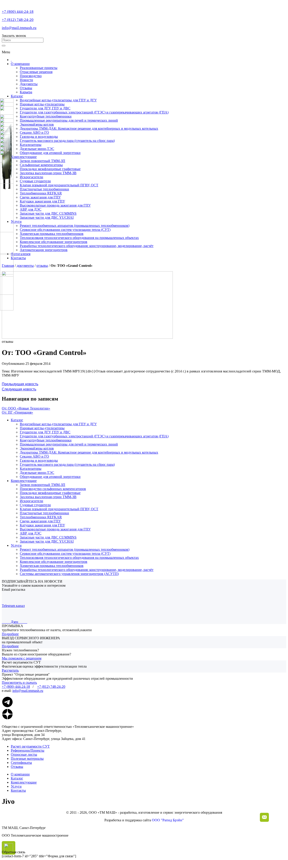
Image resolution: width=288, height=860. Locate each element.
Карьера (26, 92)
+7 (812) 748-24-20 (18, 20)
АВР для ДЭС (30, 209)
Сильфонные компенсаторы (41, 165)
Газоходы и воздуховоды (39, 460)
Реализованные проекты (38, 68)
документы (25, 265)
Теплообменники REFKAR (41, 193)
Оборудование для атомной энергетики (50, 477)
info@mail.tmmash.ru (19, 28)
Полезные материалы (27, 758)
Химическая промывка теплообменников (51, 234)
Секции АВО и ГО (34, 456)
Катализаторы (30, 468)
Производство (31, 76)
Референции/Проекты (27, 750)
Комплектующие (24, 157)
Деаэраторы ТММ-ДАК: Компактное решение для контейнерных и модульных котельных (89, 452)
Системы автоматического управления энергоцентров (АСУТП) (69, 574)
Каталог (17, 96)
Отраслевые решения (36, 72)
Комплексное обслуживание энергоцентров (53, 242)
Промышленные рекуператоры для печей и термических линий (69, 444)
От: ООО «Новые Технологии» (26, 408)
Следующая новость (19, 389)
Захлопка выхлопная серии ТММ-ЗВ (48, 173)
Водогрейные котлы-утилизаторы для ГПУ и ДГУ (58, 424)
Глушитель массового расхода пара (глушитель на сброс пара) (67, 464)
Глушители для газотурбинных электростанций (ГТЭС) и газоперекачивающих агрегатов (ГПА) (94, 436)
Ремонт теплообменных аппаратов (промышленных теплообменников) (74, 225)
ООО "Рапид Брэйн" (168, 820)
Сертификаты (21, 762)
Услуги (16, 221)
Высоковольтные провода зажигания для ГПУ (55, 205)
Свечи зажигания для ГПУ (40, 197)
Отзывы (26, 88)
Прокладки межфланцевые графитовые (50, 169)
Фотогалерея (20, 254)
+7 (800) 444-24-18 (18, 11)
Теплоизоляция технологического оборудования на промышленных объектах (79, 238)
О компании (20, 64)
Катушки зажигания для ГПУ (42, 201)
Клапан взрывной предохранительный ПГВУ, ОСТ (59, 185)
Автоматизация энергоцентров (44, 250)
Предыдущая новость (20, 384)
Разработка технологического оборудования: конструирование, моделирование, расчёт (86, 246)
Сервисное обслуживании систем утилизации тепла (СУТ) (65, 230)
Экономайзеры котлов (37, 448)
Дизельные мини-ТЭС (37, 473)
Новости (26, 80)
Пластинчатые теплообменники (44, 189)
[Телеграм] (7, 706)
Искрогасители (31, 177)
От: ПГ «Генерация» (17, 412)
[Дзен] (7, 718)
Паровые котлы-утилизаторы (42, 428)
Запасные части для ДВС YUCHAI (47, 217)
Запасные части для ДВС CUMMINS (48, 213)
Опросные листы (24, 754)
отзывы (42, 265)
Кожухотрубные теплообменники (46, 440)
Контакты (18, 258)
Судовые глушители (35, 181)
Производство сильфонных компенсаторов (53, 489)
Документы (29, 84)
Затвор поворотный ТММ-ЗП (42, 161)
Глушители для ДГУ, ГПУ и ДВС (45, 432)
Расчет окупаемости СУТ (30, 746)
